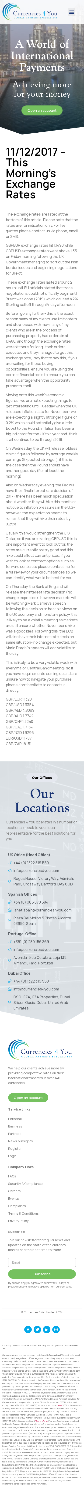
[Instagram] (56, 1329)
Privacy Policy (18, 1221)
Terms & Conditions (23, 1213)
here (60, 1405)
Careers (14, 1191)
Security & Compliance (25, 1183)
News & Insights (20, 1141)
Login (12, 1156)
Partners (14, 1133)
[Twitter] (37, 1329)
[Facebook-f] (28, 1329)
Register (15, 1148)
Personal (15, 1119)
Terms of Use (41, 1420)
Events (13, 1198)
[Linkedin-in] (46, 1329)
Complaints (17, 1206)
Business (15, 1126)
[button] (71, 12)
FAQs (12, 1176)
